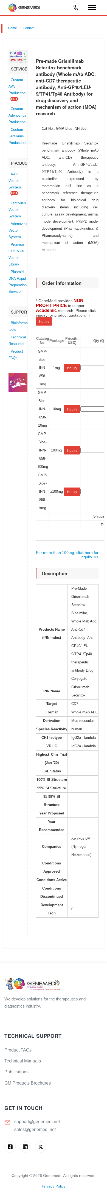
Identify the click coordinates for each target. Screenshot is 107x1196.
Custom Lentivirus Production (17, 136)
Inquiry (44, 322)
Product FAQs (18, 1050)
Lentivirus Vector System (17, 209)
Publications (16, 1072)
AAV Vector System (15, 180)
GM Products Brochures (27, 1083)
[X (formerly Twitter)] (40, 1147)
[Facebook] (10, 1147)
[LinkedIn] (25, 1147)
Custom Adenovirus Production (17, 115)
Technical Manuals (22, 1061)
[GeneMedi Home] (53, 984)
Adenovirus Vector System (19, 230)
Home (12, 28)
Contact (28, 28)
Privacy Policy (54, 1186)
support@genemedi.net (37, 1121)
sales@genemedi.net (35, 1129)
